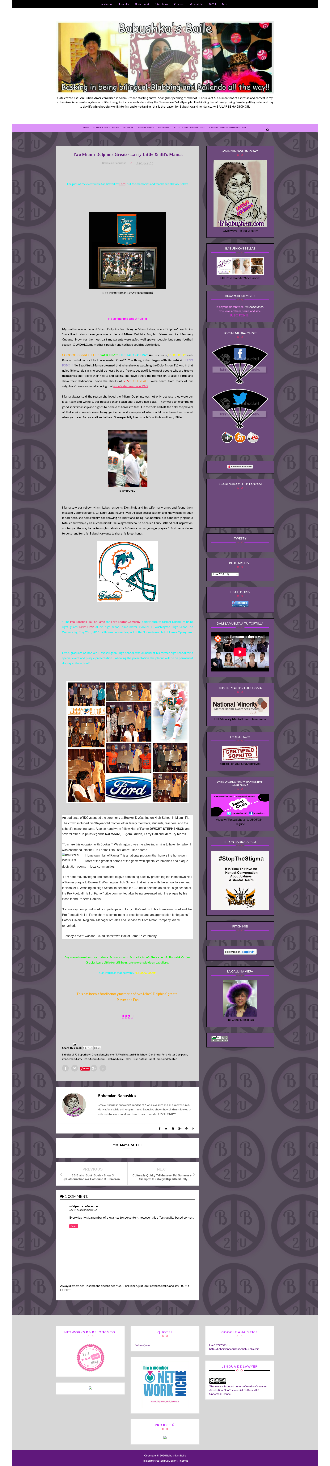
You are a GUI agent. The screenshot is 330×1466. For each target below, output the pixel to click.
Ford (122, 184)
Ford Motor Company (125, 621)
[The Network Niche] (165, 1407)
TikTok (213, 4)
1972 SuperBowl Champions (88, 1054)
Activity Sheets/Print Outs (189, 127)
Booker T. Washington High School (126, 1054)
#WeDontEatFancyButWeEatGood (228, 127)
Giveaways (163, 127)
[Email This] (84, 1048)
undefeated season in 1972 (130, 386)
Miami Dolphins (107, 1058)
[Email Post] (73, 1044)
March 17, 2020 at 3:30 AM (82, 1209)
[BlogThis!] (88, 1048)
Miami (93, 1058)
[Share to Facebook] (95, 1048)
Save (86, 1068)
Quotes (146, 1345)
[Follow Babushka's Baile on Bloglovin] (240, 953)
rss (227, 4)
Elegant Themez (178, 1460)
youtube (198, 4)
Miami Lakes (124, 1058)
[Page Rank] (219, 1040)
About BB (128, 127)
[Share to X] (92, 1048)
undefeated (170, 1058)
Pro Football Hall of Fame (87, 621)
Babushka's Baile (176, 1455)
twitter (181, 4)
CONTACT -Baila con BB (106, 127)
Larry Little (86, 627)
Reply (73, 1225)
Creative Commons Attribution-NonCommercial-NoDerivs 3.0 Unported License (238, 1390)
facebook (162, 4)
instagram (107, 4)
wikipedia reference (83, 1206)
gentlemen (68, 1058)
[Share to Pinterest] (99, 1048)
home (86, 127)
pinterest (143, 4)
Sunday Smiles (146, 127)
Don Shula (155, 1054)
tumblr (125, 4)
